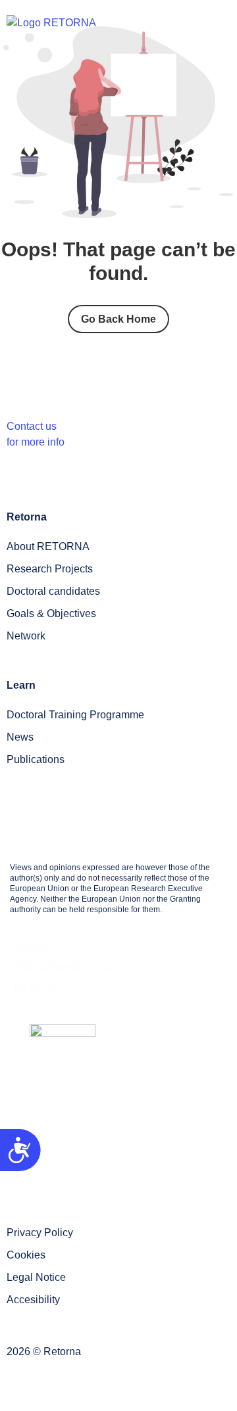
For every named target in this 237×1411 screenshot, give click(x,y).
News (20, 737)
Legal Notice (36, 1277)
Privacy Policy (40, 1232)
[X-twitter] (212, 1154)
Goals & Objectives (51, 613)
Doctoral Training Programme (75, 714)
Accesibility (33, 1299)
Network (26, 635)
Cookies (26, 1255)
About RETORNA (48, 546)
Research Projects (50, 568)
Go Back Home (118, 319)
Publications (36, 759)
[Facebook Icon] (86, 1154)
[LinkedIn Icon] (148, 1154)
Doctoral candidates (53, 591)
